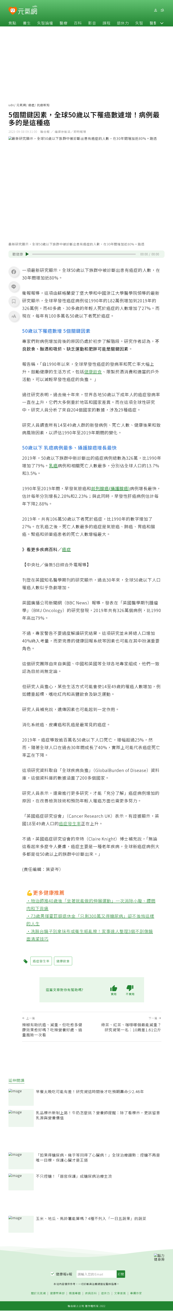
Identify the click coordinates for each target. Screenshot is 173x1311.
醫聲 (154, 23)
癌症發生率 (70, 823)
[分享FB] (13, 271)
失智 (139, 23)
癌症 (31, 105)
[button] (162, 23)
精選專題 (75, 1293)
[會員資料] (155, 10)
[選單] (162, 10)
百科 (78, 23)
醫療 (63, 23)
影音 (92, 23)
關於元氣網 (38, 1293)
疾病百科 (91, 1293)
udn (11, 105)
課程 (107, 23)
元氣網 (21, 105)
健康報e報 (64, 1274)
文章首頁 (120, 1293)
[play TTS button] (27, 254)
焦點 (12, 23)
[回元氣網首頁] (27, 10)
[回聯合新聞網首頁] (12, 11)
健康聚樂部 (57, 1293)
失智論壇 (45, 23)
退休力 (123, 23)
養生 (27, 23)
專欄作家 (136, 1293)
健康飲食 (93, 372)
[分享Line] (13, 286)
